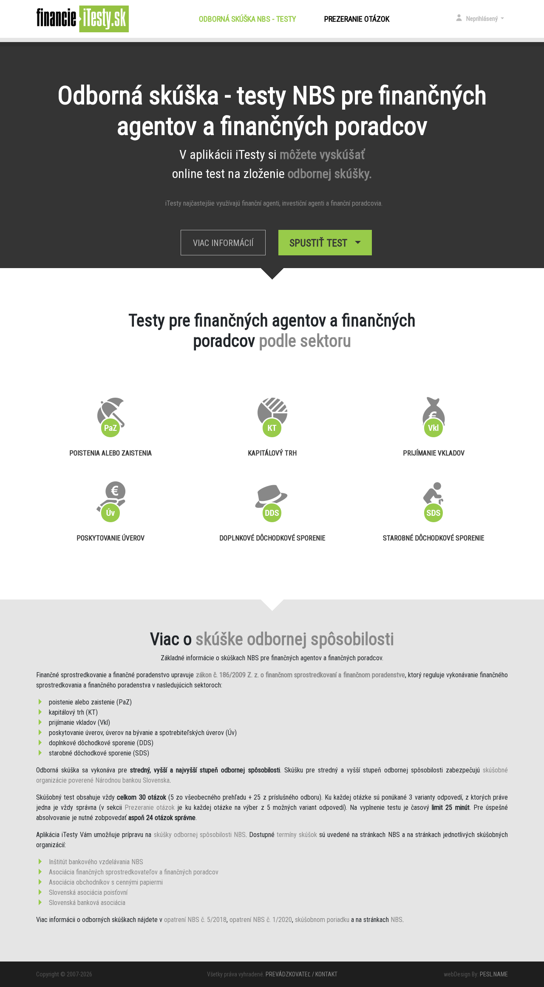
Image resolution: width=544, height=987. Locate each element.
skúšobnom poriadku (322, 920)
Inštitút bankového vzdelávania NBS (96, 862)
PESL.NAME (494, 974)
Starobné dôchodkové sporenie (433, 538)
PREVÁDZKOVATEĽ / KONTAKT (301, 974)
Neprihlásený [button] (482, 19)
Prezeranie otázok (356, 18)
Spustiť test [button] (320, 243)
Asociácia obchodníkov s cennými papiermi (106, 882)
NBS (396, 920)
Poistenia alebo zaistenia (110, 453)
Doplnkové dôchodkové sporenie (272, 538)
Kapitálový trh (272, 453)
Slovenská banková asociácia (87, 903)
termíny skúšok (297, 835)
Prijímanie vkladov (434, 453)
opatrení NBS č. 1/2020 (261, 920)
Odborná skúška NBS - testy (249, 18)
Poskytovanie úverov (110, 538)
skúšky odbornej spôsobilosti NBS (200, 835)
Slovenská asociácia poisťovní (88, 892)
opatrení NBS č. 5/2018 (195, 920)
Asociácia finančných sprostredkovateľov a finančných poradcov (133, 872)
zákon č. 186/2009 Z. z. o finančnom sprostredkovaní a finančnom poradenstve (300, 675)
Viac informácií (223, 243)
